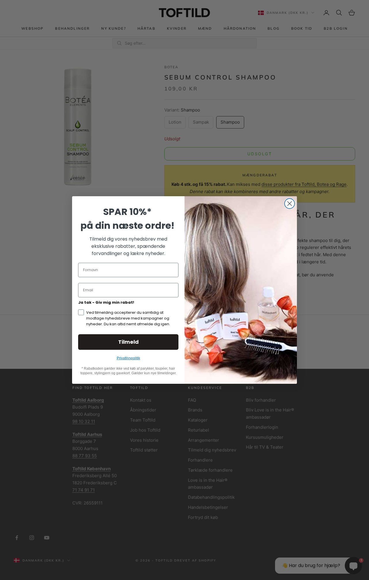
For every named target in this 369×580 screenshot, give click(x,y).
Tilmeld (128, 341)
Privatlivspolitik (128, 358)
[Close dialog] (290, 204)
